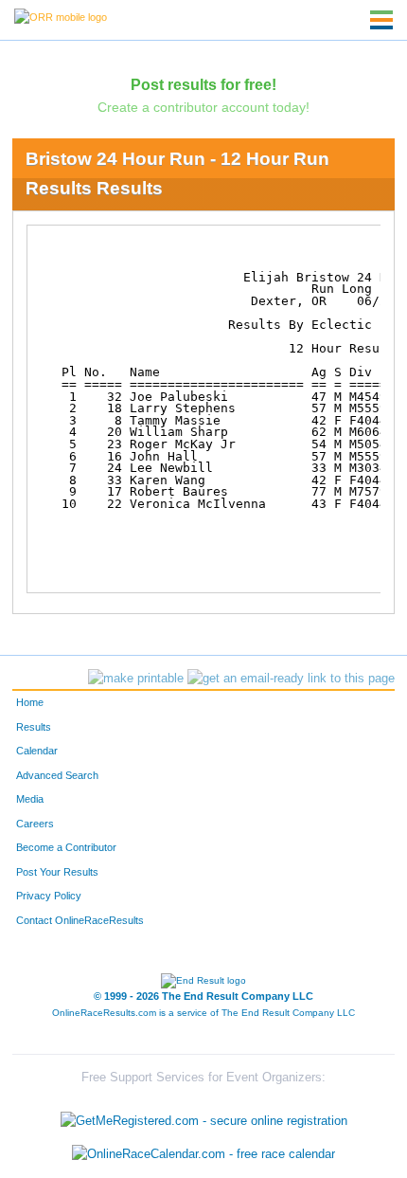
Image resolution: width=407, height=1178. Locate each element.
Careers (35, 823)
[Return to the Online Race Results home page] (60, 16)
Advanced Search (57, 775)
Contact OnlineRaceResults (80, 920)
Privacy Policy (48, 895)
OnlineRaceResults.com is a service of (203, 1012)
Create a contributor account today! (203, 107)
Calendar (37, 750)
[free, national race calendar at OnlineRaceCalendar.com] (203, 1155)
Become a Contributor (66, 847)
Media (30, 799)
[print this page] (136, 678)
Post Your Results (57, 872)
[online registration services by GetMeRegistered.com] (204, 1116)
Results (33, 727)
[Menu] (381, 20)
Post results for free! (203, 84)
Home (30, 702)
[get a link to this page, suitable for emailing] (291, 678)
